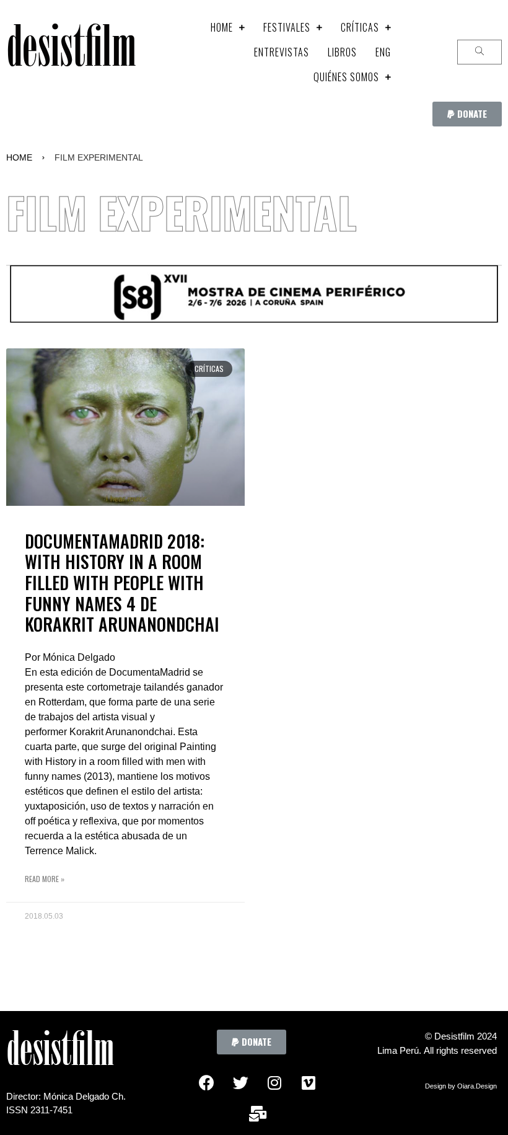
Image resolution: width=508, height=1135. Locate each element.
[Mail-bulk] (257, 1113)
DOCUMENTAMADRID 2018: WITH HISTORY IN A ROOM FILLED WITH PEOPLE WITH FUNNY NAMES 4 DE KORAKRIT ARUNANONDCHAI (122, 582)
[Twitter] (240, 1082)
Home (19, 157)
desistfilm (71, 52)
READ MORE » (44, 878)
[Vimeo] (308, 1082)
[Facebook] (206, 1082)
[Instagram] (274, 1082)
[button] (467, 114)
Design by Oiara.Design (461, 1086)
